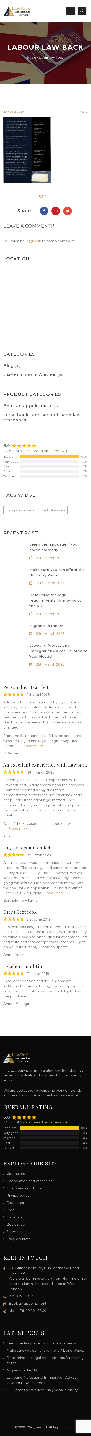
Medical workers (53, 510)
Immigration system (20, 510)
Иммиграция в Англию (30, 374)
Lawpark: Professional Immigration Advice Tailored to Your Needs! (58, 650)
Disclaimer (15, 1203)
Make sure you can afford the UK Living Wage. (45, 1350)
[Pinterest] (67, 211)
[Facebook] (44, 211)
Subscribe (15, 1217)
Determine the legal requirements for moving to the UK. (55, 600)
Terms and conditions (24, 1188)
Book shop (16, 1224)
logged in (33, 241)
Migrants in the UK (46, 626)
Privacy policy (18, 1195)
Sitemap (14, 1232)
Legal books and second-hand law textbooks (42, 417)
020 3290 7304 (21, 1296)
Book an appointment (28, 405)
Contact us (16, 1174)
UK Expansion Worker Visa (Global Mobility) (43, 1390)
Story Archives (18, 1239)
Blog (8, 365)
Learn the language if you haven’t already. (41, 1343)
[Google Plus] (55, 211)
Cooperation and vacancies (29, 1181)
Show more (33, 746)
